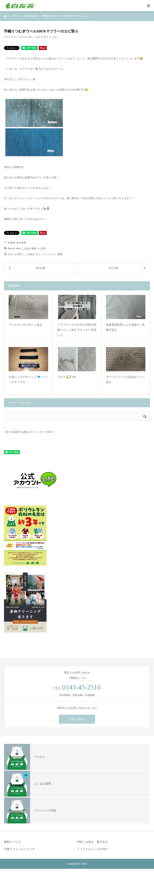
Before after (26, 37)
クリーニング (49, 254)
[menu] (148, 5)
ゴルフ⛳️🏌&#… (68, 376)
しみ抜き (29, 254)
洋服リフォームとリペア (19, 849)
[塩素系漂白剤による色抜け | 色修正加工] (125, 307)
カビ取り (54, 37)
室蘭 (59, 254)
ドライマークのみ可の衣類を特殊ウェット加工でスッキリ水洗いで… (76, 330)
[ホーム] (5, 16)
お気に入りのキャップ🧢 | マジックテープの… (28, 379)
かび (10, 254)
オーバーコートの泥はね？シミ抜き (125, 379)
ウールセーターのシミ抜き (25, 324)
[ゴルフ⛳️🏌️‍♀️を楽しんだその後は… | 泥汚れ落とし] (77, 359)
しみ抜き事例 (40, 37)
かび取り (19, 254)
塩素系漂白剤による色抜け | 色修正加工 (125, 327)
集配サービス (12, 841)
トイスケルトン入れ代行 (92, 849)
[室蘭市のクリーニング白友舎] (28, 6)
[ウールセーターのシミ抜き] (28, 307)
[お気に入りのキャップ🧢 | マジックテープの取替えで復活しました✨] (28, 359)
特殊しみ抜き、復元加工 (92, 841)
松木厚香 (21, 242)
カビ (38, 254)
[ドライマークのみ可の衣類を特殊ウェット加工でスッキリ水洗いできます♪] (77, 307)
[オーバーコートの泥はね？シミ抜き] (125, 359)
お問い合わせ (77, 719)
